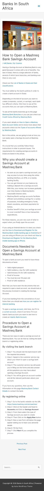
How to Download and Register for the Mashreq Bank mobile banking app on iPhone (21, 238)
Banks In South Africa (15, 6)
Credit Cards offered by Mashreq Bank (17, 117)
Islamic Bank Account (18, 317)
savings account (16, 309)
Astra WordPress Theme (23, 486)
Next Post (22, 449)
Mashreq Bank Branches (11, 114)
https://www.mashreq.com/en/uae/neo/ (22, 404)
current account (10, 312)
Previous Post (22, 444)
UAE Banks (8, 63)
